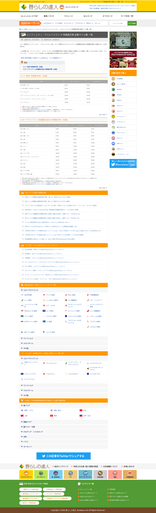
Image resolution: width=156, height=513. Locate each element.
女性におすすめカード (87, 496)
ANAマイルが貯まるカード (118, 493)
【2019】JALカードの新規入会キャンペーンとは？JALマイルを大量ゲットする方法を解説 (54, 235)
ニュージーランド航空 (30, 306)
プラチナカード (121, 122)
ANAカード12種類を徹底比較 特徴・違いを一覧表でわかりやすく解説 (47, 197)
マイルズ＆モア (73, 374)
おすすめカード (49, 23)
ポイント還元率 (121, 84)
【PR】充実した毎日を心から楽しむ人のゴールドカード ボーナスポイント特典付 (112, 5)
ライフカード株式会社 (53, 494)
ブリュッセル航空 (96, 316)
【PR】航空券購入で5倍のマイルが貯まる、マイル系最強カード (41, 58)
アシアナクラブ (51, 363)
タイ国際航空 (72, 300)
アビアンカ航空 (95, 321)
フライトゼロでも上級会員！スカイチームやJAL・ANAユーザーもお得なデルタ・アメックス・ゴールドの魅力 (61, 205)
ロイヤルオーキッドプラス (96, 369)
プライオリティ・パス (123, 154)
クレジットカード (35, 29)
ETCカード (120, 105)
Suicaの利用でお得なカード (89, 500)
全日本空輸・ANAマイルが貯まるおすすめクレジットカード (44, 249)
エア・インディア (96, 300)
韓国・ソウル (28, 410)
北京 (84, 410)
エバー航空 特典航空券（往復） (33, 67)
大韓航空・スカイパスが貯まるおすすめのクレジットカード (44, 258)
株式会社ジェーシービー (31, 494)
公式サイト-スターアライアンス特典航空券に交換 (43, 184)
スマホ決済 (58, 23)
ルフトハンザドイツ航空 (96, 306)
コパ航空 (49, 321)
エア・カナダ (50, 305)
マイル (45, 29)
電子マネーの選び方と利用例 (118, 496)
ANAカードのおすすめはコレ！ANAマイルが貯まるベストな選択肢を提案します (51, 226)
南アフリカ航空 (29, 332)
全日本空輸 (28, 295)
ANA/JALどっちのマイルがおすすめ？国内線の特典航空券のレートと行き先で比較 (51, 209)
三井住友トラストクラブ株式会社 (57, 498)
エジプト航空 (50, 332)
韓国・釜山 (57, 410)
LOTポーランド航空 (30, 321)
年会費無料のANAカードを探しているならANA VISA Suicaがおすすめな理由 (50, 239)
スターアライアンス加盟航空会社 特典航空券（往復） (40, 69)
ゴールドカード (121, 116)
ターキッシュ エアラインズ (75, 306)
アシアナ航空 (50, 295)
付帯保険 (112, 489)
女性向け (119, 100)
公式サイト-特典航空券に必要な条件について (42, 111)
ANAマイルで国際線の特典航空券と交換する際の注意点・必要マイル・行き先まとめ (52, 214)
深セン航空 (71, 295)
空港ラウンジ (120, 149)
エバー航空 (28, 300)
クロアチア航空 (51, 316)
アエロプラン (50, 374)
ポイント (98, 23)
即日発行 (119, 89)
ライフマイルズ (29, 379)
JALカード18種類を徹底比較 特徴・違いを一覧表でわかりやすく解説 (47, 201)
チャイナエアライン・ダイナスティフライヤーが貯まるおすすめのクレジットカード (52, 262)
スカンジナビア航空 (74, 316)
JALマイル (120, 138)
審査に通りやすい (121, 127)
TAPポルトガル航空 (30, 311)
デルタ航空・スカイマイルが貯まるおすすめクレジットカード (45, 266)
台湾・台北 (86, 415)
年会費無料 (120, 78)
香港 (55, 415)
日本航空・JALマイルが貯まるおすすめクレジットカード (43, 254)
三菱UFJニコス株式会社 (31, 489)
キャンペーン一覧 (86, 489)
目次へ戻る (102, 114)
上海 (25, 415)
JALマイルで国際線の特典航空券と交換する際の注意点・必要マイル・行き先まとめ (52, 218)
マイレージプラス (30, 374)
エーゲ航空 (50, 311)
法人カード (120, 111)
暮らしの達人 (23, 29)
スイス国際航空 (95, 311)
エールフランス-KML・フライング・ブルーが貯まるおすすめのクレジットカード (51, 279)
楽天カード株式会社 (29, 503)
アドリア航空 (28, 316)
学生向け (119, 95)
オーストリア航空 (74, 311)
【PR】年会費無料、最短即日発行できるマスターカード (105, 8)
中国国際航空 (94, 295)
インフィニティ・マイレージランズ (74, 363)
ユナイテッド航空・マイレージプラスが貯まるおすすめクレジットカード (48, 270)
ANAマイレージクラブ (31, 363)
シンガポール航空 (52, 300)
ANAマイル (120, 143)
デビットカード (121, 132)
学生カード (90, 23)
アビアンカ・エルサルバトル (74, 322)
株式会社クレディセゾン (31, 498)
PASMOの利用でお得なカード (119, 500)
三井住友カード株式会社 (54, 489)
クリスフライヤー (96, 363)
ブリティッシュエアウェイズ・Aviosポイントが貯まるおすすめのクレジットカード (52, 275)
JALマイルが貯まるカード (88, 493)
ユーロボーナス (95, 374)
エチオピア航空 (95, 327)
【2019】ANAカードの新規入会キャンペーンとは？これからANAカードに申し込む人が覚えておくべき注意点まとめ (63, 230)
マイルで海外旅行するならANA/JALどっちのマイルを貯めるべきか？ (47, 222)
